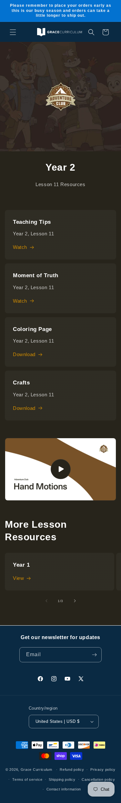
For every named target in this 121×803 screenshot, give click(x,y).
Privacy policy (103, 769)
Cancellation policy (98, 779)
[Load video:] (60, 469)
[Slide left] (46, 601)
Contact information (63, 789)
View (18, 578)
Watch (20, 247)
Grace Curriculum (36, 769)
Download (24, 354)
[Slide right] (75, 601)
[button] (13, 32)
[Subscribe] (94, 654)
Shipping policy (62, 779)
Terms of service (27, 779)
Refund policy (72, 769)
